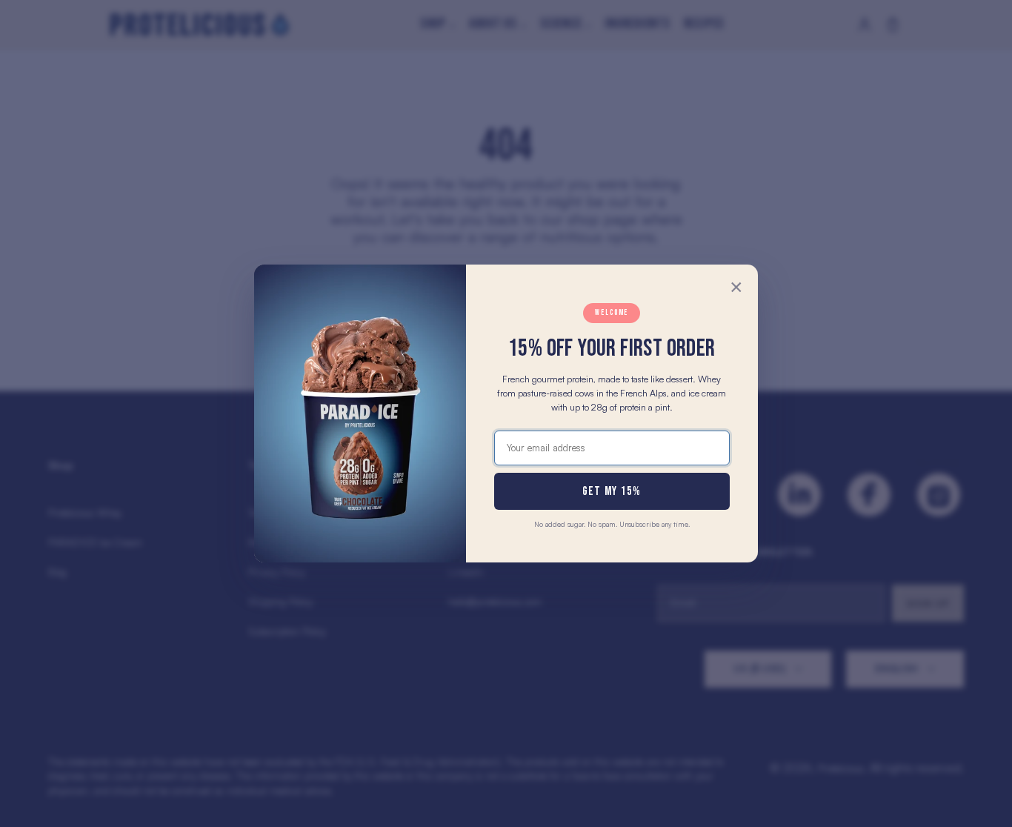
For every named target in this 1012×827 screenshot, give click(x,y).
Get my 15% (612, 491)
